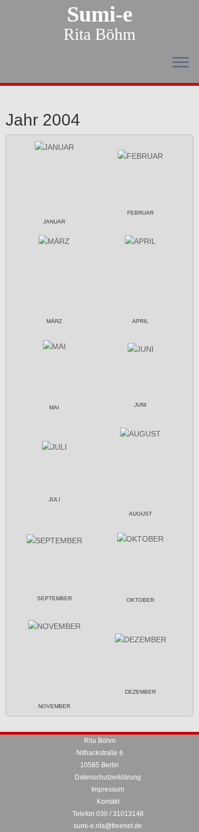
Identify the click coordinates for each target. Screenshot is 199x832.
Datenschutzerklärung (108, 777)
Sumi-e (100, 14)
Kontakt (108, 801)
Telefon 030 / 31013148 (108, 814)
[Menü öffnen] (180, 63)
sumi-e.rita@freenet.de (108, 826)
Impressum (107, 789)
